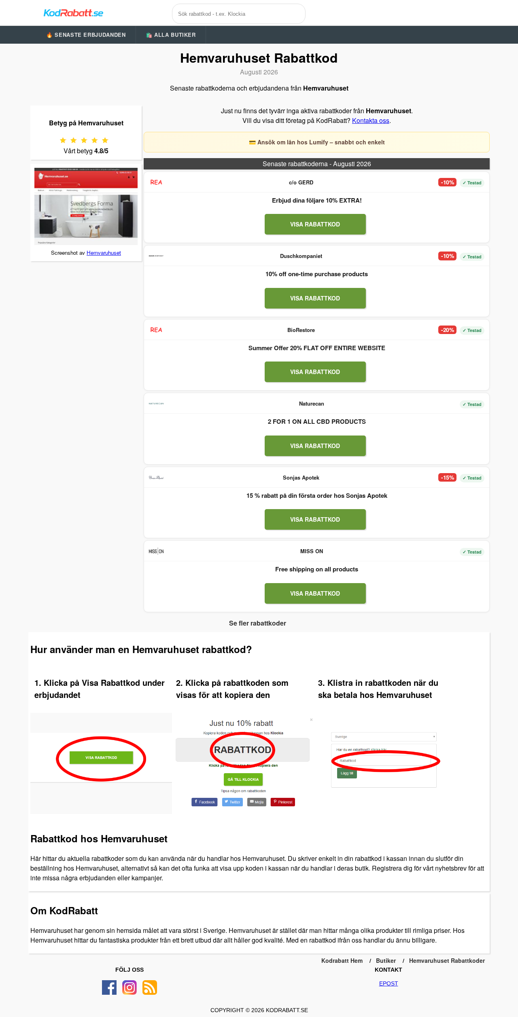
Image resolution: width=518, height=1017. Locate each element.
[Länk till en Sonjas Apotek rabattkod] (156, 477)
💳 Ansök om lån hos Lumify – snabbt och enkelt (317, 142)
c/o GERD (301, 182)
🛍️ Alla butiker (171, 34)
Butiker (386, 960)
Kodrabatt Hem (342, 960)
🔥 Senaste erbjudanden (86, 34)
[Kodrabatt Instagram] (129, 987)
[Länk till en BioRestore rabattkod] (156, 330)
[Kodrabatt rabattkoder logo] (72, 12)
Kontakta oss (370, 120)
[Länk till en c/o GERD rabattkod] (156, 182)
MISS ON (311, 551)
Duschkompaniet (301, 256)
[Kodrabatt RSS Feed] (149, 987)
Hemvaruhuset (104, 252)
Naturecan (311, 403)
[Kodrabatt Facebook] (109, 987)
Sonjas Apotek (301, 477)
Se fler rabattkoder (257, 623)
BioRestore (301, 330)
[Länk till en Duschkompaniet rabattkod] (156, 256)
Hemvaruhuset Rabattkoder (447, 960)
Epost (388, 983)
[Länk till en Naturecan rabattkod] (156, 403)
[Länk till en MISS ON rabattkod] (156, 551)
